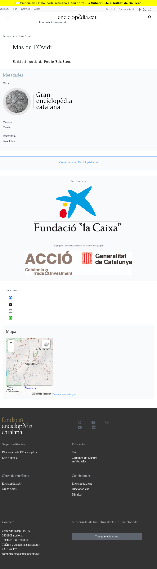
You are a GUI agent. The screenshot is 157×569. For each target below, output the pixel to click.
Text (74, 452)
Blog (14, 9)
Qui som (4, 9)
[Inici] (77, 17)
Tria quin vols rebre (107, 536)
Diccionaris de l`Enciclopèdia (20, 452)
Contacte (25, 9)
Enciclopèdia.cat (82, 483)
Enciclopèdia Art (12, 483)
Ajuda (37, 9)
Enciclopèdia (10, 457)
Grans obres (9, 489)
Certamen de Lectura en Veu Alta (84, 459)
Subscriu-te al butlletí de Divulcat (116, 3)
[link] (78, 162)
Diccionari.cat (126, 9)
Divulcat (110, 9)
